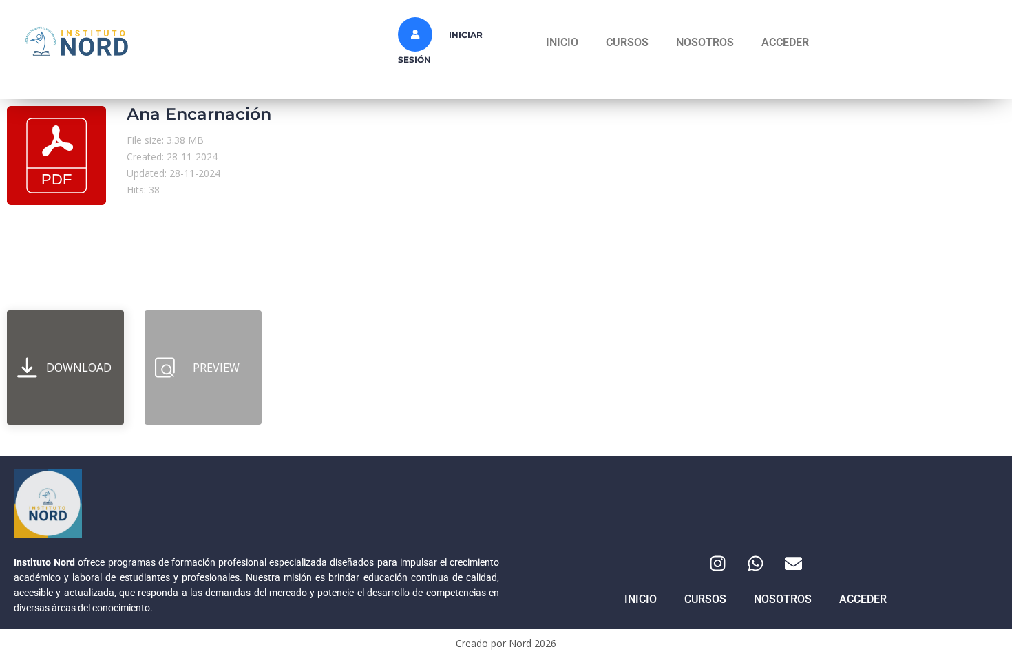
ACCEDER (785, 42)
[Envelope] (794, 563)
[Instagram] (718, 563)
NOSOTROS (705, 42)
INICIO (562, 42)
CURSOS (627, 42)
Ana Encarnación (199, 114)
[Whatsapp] (756, 563)
